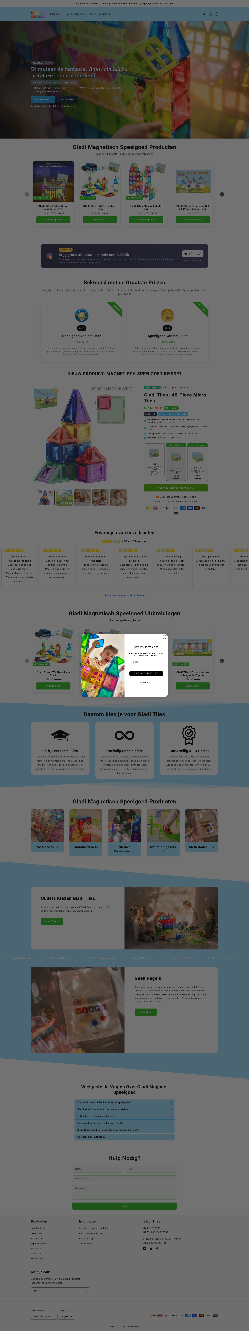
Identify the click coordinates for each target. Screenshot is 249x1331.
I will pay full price (146, 682)
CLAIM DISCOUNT (146, 673)
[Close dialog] (164, 637)
